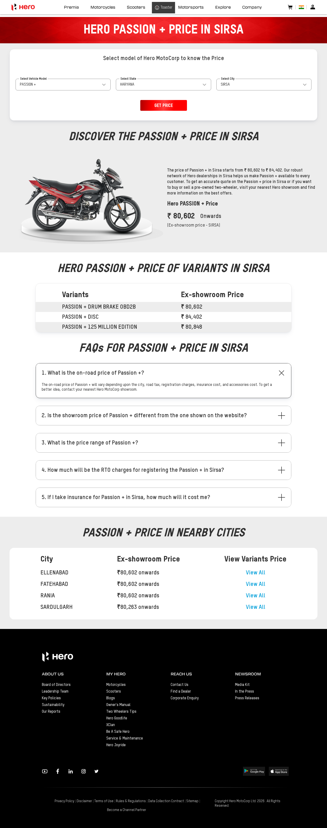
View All (255, 573)
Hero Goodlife (116, 718)
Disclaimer (84, 801)
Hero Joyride (116, 745)
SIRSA (225, 85)
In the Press (244, 692)
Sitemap (192, 801)
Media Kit (242, 685)
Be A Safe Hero (118, 732)
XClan (110, 725)
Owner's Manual (118, 705)
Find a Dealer (181, 692)
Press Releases (247, 698)
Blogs (110, 698)
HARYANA (127, 85)
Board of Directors (56, 685)
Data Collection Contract (166, 801)
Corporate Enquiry (185, 698)
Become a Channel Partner (126, 810)
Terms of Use (103, 801)
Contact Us (179, 685)
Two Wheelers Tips (121, 712)
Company (252, 7)
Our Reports (51, 712)
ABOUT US (53, 674)
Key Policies (51, 698)
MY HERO (116, 674)
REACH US (181, 674)
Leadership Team (55, 692)
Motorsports (191, 7)
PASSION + (28, 85)
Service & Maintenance (124, 738)
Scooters (113, 692)
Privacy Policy (64, 801)
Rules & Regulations (131, 801)
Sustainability (53, 705)
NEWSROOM (248, 674)
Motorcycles (116, 685)
